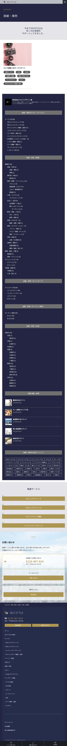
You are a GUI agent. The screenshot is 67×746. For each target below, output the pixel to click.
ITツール (11, 265)
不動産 (10, 271)
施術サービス (55, 468)
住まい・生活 (12, 201)
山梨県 (26, 72)
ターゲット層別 (11, 313)
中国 (9, 341)
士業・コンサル (13, 195)
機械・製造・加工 (24, 76)
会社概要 (7, 726)
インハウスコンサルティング (17, 136)
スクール (57, 459)
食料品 (12, 178)
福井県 (12, 338)
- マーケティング (10, 694)
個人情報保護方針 (10, 730)
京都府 (12, 358)
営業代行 (19, 468)
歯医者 (10, 254)
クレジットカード (37, 459)
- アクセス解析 (9, 682)
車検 (29, 475)
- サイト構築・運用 (10, 702)
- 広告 (6, 698)
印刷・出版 (11, 237)
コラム (7, 670)
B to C (22, 80)
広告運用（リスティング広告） (18, 139)
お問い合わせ (33, 578)
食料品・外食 (12, 175)
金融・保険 (14, 170)
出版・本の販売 (15, 240)
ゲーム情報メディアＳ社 (20, 410)
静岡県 (12, 383)
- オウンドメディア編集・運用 (13, 654)
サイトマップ (9, 722)
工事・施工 (11, 273)
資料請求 (33, 595)
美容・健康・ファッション (17, 181)
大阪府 (12, 355)
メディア (11, 296)
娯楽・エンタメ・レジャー (16, 226)
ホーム (7, 631)
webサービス (10, 459)
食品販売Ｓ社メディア (20, 419)
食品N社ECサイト (18, 438)
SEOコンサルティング (15, 122)
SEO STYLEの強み (10, 635)
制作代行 (57, 465)
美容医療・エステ (16, 187)
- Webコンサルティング (12, 646)
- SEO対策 (8, 686)
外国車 (29, 468)
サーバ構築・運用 (14, 144)
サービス (7, 638)
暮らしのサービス (16, 206)
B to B (10, 318)
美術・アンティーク (16, 234)
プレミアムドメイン (14, 147)
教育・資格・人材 (14, 212)
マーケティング (55, 462)
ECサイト (11, 299)
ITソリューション (11, 259)
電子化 (48, 475)
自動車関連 (14, 245)
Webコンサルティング (15, 125)
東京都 (13, 372)
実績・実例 (8, 666)
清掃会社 (9, 472)
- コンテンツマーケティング (13, 650)
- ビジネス (8, 705)
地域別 (8, 333)
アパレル (13, 184)
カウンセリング (23, 459)
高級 (57, 475)
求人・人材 (14, 215)
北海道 (10, 347)
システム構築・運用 (14, 142)
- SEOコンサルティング (11, 642)
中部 (18, 72)
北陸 (9, 335)
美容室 (12, 192)
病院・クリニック (14, 257)
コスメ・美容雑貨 (16, 189)
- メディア (8, 690)
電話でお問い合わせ (33, 745)
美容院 (26, 472)
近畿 (9, 349)
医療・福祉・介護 (11, 251)
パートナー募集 (9, 658)
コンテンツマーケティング (16, 130)
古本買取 (9, 468)
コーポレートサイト (14, 293)
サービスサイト (11, 80)
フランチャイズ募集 (40, 462)
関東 (10, 363)
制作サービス (46, 465)
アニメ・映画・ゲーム (17, 231)
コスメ (48, 459)
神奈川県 (13, 375)
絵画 (18, 472)
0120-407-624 (35, 561)
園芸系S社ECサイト (19, 400)
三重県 (12, 361)
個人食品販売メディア (20, 429)
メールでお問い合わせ (11, 745)
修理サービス (24, 465)
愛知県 (12, 386)
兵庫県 (12, 352)
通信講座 (38, 475)
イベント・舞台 (15, 229)
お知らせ (7, 662)
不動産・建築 (10, 268)
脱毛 (35, 472)
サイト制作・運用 (14, 133)
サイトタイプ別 (11, 288)
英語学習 (43, 472)
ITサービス (11, 262)
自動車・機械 (10, 76)
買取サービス (9, 72)
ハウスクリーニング (12, 462)
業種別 (8, 164)
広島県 (12, 344)
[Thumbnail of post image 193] (17, 55)
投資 (45, 468)
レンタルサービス (12, 465)
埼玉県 (12, 366)
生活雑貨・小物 (15, 203)
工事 (37, 468)
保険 (11, 173)
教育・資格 (14, 217)
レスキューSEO (13, 150)
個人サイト (36, 465)
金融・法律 (11, 167)
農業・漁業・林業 (16, 223)
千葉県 (12, 369)
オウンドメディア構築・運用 (13, 84)
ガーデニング (17, 209)
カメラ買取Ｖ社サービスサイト (14, 68)
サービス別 (10, 119)
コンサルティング (16, 198)
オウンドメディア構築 (33, 516)
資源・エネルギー (14, 220)
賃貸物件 (9, 475)
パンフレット (26, 462)
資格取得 (20, 475)
